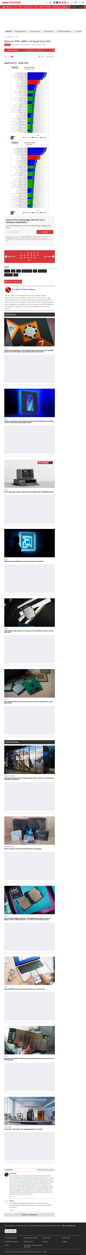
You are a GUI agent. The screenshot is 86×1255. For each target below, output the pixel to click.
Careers (7, 1245)
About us (45, 1241)
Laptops (41, 7)
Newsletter (51, 56)
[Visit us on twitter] (57, 3)
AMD (15, 275)
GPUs (20, 7)
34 (21, 258)
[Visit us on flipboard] (65, 3)
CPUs (15, 7)
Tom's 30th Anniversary (64, 31)
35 (24, 258)
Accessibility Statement (11, 1241)
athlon (7, 271)
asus (18, 271)
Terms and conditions (11, 1238)
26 (34, 253)
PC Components (28, 7)
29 (24, 255)
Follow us (42, 56)
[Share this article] (5, 56)
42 (29, 260)
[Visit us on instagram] (60, 3)
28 (21, 255)
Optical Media (27, 271)
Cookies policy (66, 1238)
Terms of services (26, 236)
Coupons (64, 7)
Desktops (48, 7)
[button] (81, 2)
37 (31, 258)
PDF (35, 271)
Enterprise (8, 275)
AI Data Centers (35, 31)
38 (34, 258)
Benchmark (42, 271)
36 (28, 258)
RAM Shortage (48, 31)
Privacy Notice (9, 238)
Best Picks (9, 7)
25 (31, 253)
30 (28, 255)
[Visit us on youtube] (63, 3)
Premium (74, 7)
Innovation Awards (20, 31)
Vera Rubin (79, 31)
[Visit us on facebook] (54, 3)
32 (34, 255)
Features (7, 45)
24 (28, 253)
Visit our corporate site (68, 1225)
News (36, 7)
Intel (13, 271)
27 (38, 253)
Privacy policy (47, 1238)
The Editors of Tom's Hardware (21, 44)
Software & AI (56, 7)
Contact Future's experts (31, 1238)
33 (38, 255)
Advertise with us (29, 1241)
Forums (80, 7)
